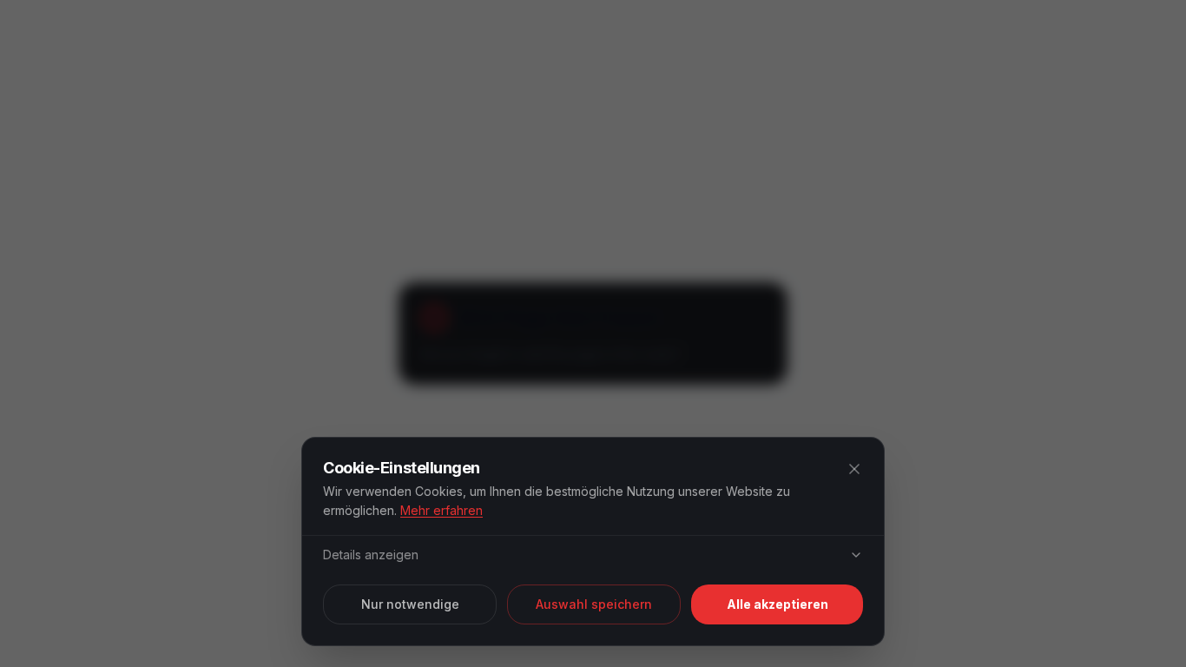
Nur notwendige (410, 604)
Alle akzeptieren (777, 604)
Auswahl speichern (594, 604)
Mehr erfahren (441, 510)
